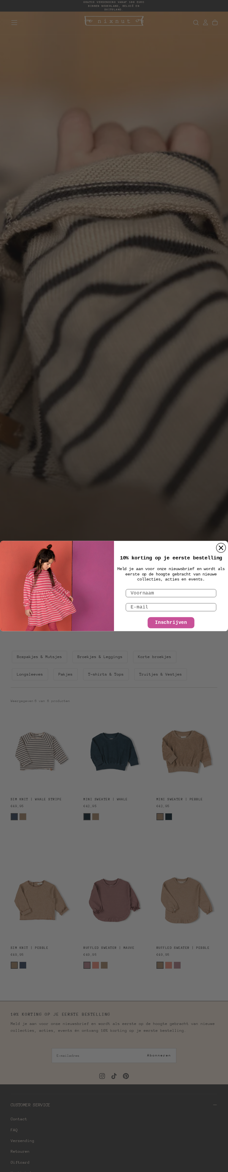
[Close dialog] (221, 548)
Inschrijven (171, 622)
